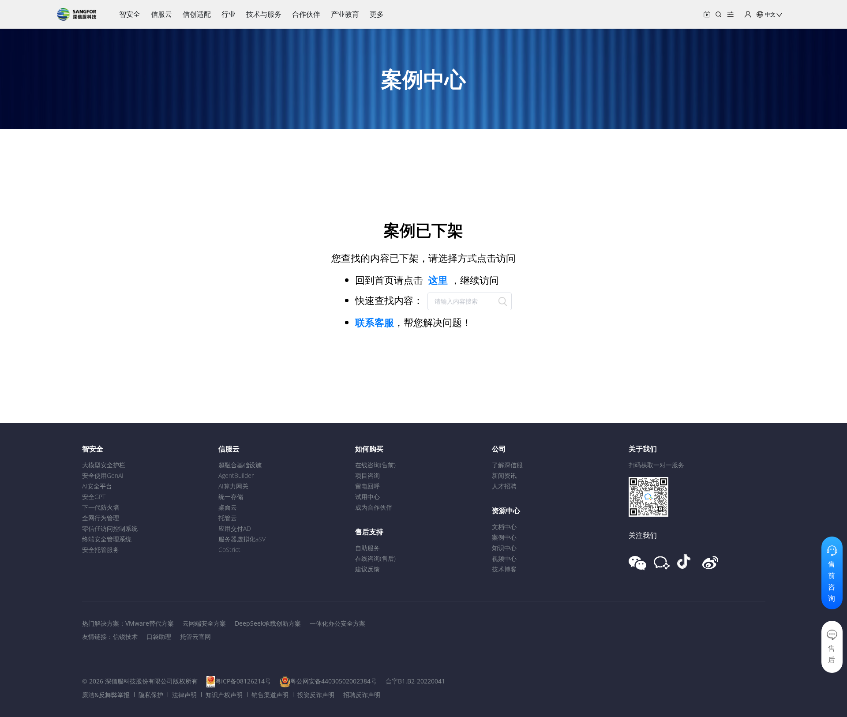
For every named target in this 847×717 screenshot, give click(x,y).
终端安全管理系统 (106, 539)
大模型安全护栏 (103, 465)
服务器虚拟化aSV (242, 539)
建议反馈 (367, 569)
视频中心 (504, 558)
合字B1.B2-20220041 (415, 681)
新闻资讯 (504, 475)
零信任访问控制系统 (110, 528)
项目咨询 (367, 475)
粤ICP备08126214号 (243, 681)
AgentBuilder (236, 475)
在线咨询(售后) (375, 558)
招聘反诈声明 (361, 695)
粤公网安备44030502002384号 (333, 681)
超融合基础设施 (240, 465)
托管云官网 (195, 636)
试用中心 (367, 496)
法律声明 (184, 695)
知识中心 (504, 548)
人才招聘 (504, 486)
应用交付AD (234, 528)
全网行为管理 (100, 518)
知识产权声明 (224, 695)
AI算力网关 (233, 486)
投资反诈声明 (315, 695)
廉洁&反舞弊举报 (106, 695)
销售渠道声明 (270, 695)
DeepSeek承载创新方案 (268, 623)
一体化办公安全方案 (337, 623)
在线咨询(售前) (375, 465)
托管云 (227, 518)
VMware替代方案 (149, 623)
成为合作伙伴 (373, 507)
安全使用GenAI (103, 475)
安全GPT (93, 496)
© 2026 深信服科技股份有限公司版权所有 (140, 681)
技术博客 (504, 569)
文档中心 (504, 526)
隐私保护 (151, 695)
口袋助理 (158, 636)
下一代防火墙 (100, 507)
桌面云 (227, 507)
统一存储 (230, 496)
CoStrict (229, 549)
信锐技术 (125, 636)
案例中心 (504, 537)
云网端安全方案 (204, 623)
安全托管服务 (100, 549)
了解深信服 (507, 465)
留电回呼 (367, 486)
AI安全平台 (97, 486)
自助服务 (367, 548)
